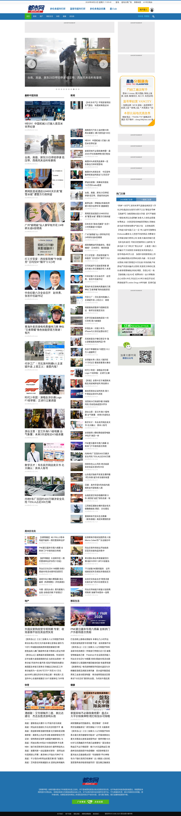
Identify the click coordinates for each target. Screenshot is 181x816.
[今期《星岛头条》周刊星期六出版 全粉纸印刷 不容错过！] (31, 592)
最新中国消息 (31, 95)
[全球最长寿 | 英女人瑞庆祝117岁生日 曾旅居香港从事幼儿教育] (77, 362)
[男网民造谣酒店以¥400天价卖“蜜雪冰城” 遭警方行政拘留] (45, 178)
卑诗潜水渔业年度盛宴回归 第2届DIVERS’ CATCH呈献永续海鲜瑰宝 (97, 561)
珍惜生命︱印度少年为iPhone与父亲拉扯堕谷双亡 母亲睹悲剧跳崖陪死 (97, 331)
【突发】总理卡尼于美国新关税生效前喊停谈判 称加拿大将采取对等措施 (97, 383)
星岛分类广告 (126, 2)
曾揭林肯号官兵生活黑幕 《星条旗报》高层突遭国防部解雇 (97, 519)
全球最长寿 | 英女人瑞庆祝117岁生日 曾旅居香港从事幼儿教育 (97, 363)
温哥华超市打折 (77, 8)
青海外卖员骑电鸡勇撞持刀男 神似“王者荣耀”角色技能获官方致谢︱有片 (44, 329)
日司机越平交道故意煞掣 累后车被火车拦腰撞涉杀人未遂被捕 (97, 269)
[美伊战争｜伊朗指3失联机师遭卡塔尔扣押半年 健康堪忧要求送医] (77, 206)
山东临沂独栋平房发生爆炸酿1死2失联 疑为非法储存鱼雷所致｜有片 (97, 477)
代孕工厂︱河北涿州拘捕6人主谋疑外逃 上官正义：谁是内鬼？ (43, 365)
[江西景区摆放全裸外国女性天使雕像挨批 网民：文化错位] (77, 508)
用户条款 (68, 814)
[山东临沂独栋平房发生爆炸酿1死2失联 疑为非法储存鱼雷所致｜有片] (77, 477)
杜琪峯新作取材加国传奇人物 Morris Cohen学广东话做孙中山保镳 (98, 540)
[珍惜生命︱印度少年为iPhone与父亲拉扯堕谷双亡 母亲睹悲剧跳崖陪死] (77, 331)
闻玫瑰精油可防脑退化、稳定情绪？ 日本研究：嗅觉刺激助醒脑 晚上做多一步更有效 (97, 248)
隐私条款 (77, 814)
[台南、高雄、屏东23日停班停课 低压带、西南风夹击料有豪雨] (45, 144)
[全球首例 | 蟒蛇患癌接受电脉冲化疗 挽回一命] (77, 435)
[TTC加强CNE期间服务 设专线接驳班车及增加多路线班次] (77, 571)
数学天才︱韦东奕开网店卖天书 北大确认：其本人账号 (44, 467)
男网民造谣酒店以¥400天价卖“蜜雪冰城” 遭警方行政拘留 (43, 193)
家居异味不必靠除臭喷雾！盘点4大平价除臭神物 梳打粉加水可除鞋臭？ (97, 154)
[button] (153, 17)
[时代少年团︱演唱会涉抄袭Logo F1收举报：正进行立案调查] (45, 384)
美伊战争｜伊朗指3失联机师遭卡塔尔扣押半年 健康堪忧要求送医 (97, 206)
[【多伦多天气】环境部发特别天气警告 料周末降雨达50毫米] (77, 105)
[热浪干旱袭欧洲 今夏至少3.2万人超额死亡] (77, 352)
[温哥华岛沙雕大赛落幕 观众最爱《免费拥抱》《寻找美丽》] (31, 582)
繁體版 (146, 16)
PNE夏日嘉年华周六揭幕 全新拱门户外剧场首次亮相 (90, 631)
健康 (64, 16)
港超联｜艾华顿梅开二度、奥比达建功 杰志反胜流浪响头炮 (44, 715)
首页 (28, 16)
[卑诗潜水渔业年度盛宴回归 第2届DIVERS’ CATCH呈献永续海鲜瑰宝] (77, 561)
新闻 (34, 16)
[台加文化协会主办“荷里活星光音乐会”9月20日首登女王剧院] (77, 582)
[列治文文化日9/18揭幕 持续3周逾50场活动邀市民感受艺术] (31, 571)
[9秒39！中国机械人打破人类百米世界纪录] (45, 111)
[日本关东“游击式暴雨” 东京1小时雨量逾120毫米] (77, 227)
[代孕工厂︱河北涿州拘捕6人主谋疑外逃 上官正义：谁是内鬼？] (45, 351)
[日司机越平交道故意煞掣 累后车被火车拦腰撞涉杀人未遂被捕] (77, 268)
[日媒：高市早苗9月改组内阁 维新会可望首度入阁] (77, 488)
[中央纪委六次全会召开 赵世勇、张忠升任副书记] (45, 280)
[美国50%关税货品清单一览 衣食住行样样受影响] (77, 164)
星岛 (117, 2)
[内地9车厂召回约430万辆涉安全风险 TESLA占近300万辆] (45, 486)
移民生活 (49, 16)
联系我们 (96, 814)
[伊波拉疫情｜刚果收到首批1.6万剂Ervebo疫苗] (77, 185)
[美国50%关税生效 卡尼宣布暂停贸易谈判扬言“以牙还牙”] (77, 174)
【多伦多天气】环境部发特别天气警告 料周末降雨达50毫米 (97, 105)
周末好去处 (30, 531)
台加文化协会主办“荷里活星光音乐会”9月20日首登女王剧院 (97, 582)
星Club (113, 8)
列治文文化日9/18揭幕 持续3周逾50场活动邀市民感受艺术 (52, 571)
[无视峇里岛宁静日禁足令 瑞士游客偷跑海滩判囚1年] (77, 341)
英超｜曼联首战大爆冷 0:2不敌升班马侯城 (43, 723)
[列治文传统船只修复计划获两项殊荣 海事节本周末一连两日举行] (77, 592)
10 (78, 89)
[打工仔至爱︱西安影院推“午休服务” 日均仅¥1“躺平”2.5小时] (45, 246)
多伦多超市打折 (58, 8)
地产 (41, 16)
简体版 (140, 16)
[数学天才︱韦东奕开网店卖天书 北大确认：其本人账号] (45, 452)
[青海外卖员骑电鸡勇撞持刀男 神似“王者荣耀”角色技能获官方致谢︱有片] (45, 314)
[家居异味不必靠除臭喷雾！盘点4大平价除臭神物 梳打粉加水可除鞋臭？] (77, 154)
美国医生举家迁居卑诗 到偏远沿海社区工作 (44, 667)
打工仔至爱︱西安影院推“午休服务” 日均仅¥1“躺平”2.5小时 (43, 260)
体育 (57, 16)
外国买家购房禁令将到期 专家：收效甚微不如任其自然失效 (44, 631)
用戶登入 (143, 9)
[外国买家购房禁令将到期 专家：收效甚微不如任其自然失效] (45, 616)
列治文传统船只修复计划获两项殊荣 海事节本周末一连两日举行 (97, 592)
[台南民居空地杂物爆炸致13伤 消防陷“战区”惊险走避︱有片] (77, 498)
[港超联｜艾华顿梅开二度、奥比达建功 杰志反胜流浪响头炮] (45, 700)
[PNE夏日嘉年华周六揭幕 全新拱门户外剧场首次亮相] (77, 446)
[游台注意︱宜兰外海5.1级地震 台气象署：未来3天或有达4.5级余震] (45, 418)
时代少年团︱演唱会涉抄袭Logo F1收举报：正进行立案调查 (43, 399)
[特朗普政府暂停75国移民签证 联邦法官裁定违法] (77, 310)
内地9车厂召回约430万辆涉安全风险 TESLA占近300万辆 (44, 501)
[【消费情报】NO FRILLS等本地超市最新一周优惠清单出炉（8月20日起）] (31, 540)
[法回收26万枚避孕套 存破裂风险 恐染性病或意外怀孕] (77, 404)
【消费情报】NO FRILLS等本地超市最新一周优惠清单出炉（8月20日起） (52, 540)
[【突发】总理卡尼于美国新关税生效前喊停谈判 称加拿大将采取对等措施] (77, 383)
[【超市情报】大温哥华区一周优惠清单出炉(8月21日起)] (31, 561)
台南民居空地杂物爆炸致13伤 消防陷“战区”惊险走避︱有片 (97, 498)
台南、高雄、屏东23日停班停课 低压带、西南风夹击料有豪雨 (45, 159)
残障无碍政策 (86, 814)
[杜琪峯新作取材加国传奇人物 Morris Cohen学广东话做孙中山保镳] (77, 540)
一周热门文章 (146, 199)
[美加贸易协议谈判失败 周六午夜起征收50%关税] (77, 394)
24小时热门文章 (126, 199)
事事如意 (137, 2)
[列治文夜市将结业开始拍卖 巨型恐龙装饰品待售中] (77, 550)
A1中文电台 (147, 2)
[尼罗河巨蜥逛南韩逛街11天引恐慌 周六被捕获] (77, 321)
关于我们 (60, 814)
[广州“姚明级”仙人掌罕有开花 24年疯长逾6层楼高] (45, 212)
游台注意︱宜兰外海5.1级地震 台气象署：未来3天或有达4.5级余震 (44, 433)
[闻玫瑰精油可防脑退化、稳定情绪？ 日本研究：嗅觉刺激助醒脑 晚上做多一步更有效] (77, 247)
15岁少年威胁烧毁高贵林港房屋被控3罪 (42, 647)
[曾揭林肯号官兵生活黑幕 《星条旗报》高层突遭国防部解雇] (77, 519)
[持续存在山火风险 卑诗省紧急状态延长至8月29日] (77, 467)
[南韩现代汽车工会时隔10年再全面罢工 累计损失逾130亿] (77, 133)
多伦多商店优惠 (97, 8)
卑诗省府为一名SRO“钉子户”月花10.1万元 (43, 671)
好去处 (72, 16)
